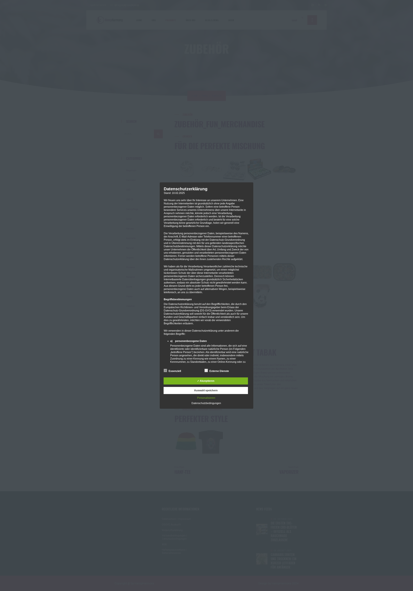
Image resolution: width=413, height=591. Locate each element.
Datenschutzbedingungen (206, 403)
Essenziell (175, 371)
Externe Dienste (219, 371)
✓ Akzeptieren (205, 381)
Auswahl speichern (206, 390)
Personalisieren (206, 397)
